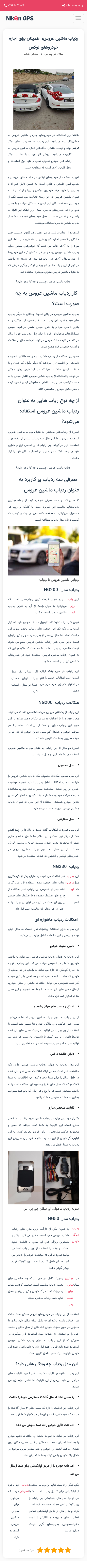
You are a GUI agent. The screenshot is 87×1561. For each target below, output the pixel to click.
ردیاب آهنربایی (24, 1488)
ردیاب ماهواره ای (69, 883)
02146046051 (15, 5)
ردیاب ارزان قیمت (71, 606)
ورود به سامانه (74, 5)
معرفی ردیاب (31, 54)
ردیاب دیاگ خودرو (75, 1235)
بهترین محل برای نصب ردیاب (69, 1291)
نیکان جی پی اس (54, 54)
